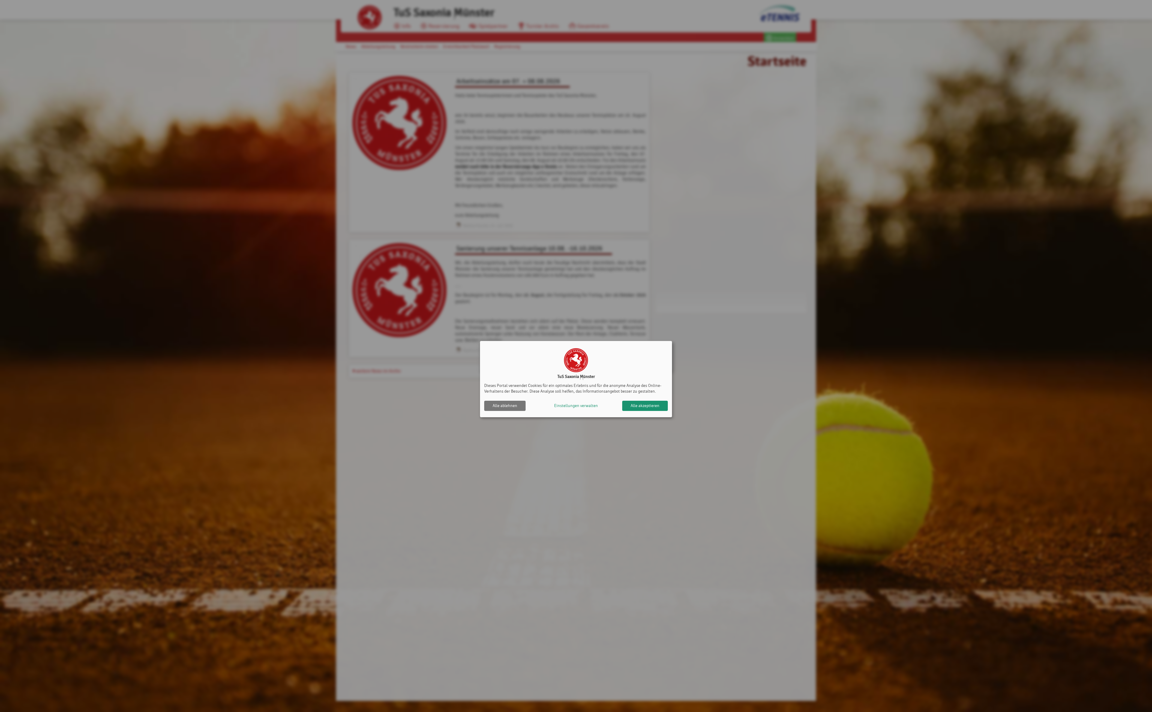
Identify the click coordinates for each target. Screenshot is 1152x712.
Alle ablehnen (505, 405)
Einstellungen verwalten (576, 405)
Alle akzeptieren (645, 405)
